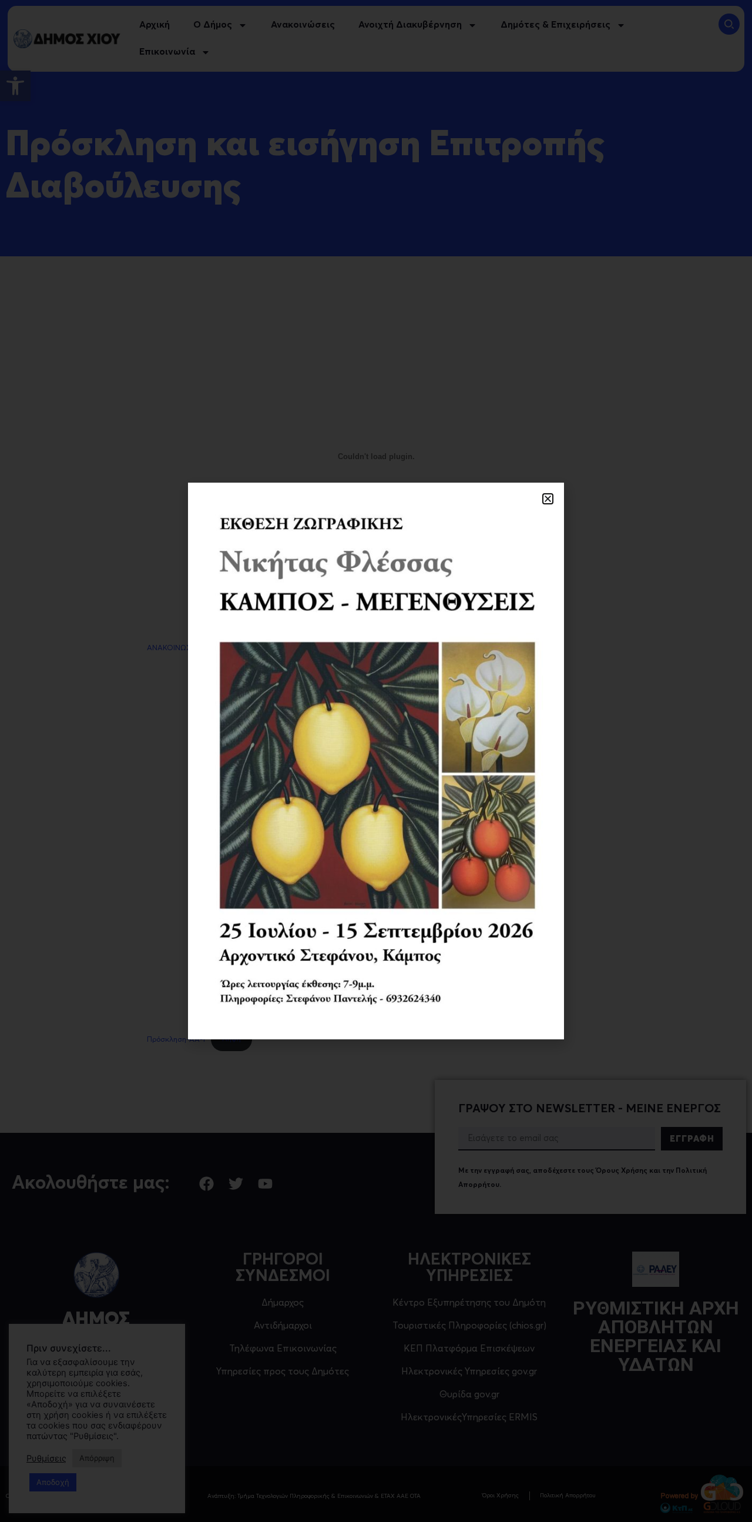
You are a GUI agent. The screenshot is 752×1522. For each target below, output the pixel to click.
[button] (547, 498)
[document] (376, 761)
